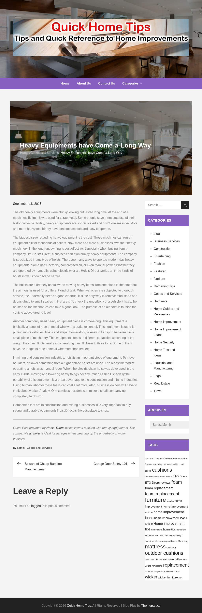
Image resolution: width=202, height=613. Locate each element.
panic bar (149, 559)
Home (65, 83)
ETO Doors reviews (158, 482)
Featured (160, 271)
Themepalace (151, 605)
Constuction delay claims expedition (162, 464)
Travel (158, 391)
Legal (158, 376)
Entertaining (162, 256)
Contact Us (106, 83)
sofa (163, 571)
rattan (178, 559)
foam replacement (159, 488)
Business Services (167, 241)
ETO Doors (180, 476)
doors (169, 476)
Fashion (159, 263)
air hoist (34, 433)
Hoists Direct (55, 428)
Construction (162, 248)
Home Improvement (167, 321)
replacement (176, 565)
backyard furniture (163, 458)
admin (21, 447)
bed (175, 458)
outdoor (171, 547)
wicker (151, 576)
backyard (149, 458)
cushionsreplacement (155, 476)
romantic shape (152, 571)
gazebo (170, 501)
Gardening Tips (164, 286)
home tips (169, 529)
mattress (155, 547)
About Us (84, 83)
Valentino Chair (173, 571)
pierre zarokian (164, 559)
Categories (130, 83)
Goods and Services (39, 447)
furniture (159, 278)
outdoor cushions (164, 553)
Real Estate (162, 383)
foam (176, 482)
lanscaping (161, 541)
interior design (175, 535)
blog (157, 233)
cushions (162, 470)
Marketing (182, 541)
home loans (156, 529)
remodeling (157, 566)
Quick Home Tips (79, 605)
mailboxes (172, 541)
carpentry (182, 458)
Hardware (160, 301)
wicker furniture (168, 577)
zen (180, 577)
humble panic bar (160, 535)
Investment (150, 541)
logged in (37, 506)
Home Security (164, 342)
